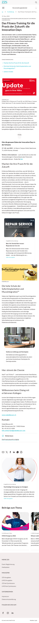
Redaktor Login (33, 620)
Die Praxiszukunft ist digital (10, 439)
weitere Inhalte (8, 71)
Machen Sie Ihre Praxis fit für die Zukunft (16, 63)
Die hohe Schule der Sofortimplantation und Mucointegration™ (17, 67)
